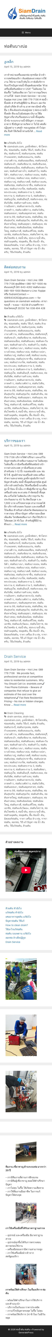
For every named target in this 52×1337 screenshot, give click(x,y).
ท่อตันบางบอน (32, 174)
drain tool (28, 716)
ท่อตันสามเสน (24, 217)
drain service (14, 716)
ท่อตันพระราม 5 (24, 195)
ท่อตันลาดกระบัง (25, 206)
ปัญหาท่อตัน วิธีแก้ (15, 920)
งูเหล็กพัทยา (31, 146)
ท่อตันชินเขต (39, 164)
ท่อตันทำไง (33, 171)
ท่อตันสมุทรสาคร (27, 213)
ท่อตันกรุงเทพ (28, 153)
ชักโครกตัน (41, 720)
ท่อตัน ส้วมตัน (37, 723)
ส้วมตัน (27, 252)
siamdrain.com (15, 146)
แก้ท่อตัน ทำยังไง (14, 912)
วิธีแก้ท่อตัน (16, 252)
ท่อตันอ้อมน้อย (24, 227)
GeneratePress (26, 1332)
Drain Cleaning (15, 713)
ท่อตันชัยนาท (24, 164)
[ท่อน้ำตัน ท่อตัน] (26, 14)
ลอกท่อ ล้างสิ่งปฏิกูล (16, 937)
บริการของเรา (14, 441)
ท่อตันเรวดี (15, 231)
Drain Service (15, 656)
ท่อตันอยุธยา (24, 224)
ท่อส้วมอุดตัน (10, 241)
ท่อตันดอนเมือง (12, 167)
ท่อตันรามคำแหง (22, 202)
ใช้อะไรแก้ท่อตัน (14, 929)
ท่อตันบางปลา (38, 178)
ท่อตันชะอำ (10, 164)
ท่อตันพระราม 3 (26, 192)
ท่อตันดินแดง (28, 167)
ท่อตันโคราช (36, 234)
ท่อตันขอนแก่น (25, 157)
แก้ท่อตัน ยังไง (14, 143)
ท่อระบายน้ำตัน (37, 238)
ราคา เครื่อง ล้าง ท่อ (30, 245)
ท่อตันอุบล (37, 224)
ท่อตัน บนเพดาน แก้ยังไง (18, 933)
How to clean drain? (17, 925)
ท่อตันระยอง (36, 199)
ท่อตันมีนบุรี (23, 199)
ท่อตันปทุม (9, 185)
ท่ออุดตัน (23, 241)
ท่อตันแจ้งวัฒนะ (20, 234)
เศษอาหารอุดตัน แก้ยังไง (18, 916)
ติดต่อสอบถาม (15, 267)
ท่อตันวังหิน (38, 209)
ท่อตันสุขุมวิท (23, 220)
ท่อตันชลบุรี (41, 160)
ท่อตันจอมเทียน (26, 160)
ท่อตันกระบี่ (14, 153)
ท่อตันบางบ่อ (23, 178)
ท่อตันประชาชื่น (24, 185)
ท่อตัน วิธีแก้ (27, 150)
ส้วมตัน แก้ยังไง (15, 316)
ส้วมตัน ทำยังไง (13, 908)
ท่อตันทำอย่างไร (18, 171)
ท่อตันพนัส (31, 188)
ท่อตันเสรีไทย (29, 231)
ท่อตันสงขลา (10, 213)
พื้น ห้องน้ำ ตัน (36, 241)
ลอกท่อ (15, 248)
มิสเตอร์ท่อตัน (11, 245)
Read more (21, 524)
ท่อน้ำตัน (22, 238)
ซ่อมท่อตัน (14, 150)
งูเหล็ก (8, 62)
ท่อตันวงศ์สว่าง (23, 209)
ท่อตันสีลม (37, 217)
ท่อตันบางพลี (23, 181)
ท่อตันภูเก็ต (10, 199)
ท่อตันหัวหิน (37, 220)
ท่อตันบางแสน (39, 181)
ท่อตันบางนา (16, 174)
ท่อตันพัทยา (39, 195)
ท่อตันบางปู (10, 181)
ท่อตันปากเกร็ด (17, 188)
